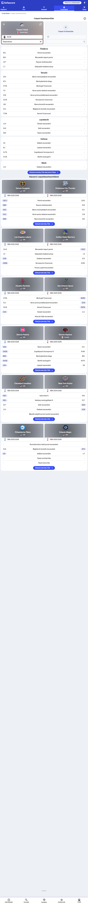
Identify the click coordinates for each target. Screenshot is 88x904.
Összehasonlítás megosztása (42, 172)
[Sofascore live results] (9, 3)
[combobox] (22, 42)
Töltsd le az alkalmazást (72, 3)
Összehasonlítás (42, 224)
